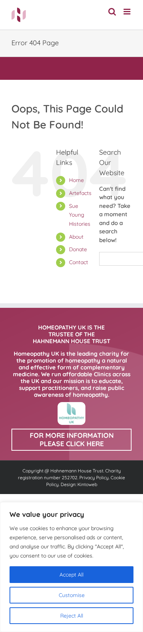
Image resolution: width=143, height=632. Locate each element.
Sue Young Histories (79, 215)
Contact (78, 262)
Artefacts (80, 193)
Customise (72, 595)
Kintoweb (87, 484)
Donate (78, 249)
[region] (71, 567)
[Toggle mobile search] (112, 12)
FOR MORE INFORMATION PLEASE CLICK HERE (72, 439)
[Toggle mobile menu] (128, 12)
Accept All (71, 574)
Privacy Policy (94, 477)
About (76, 236)
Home (76, 180)
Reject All (71, 615)
